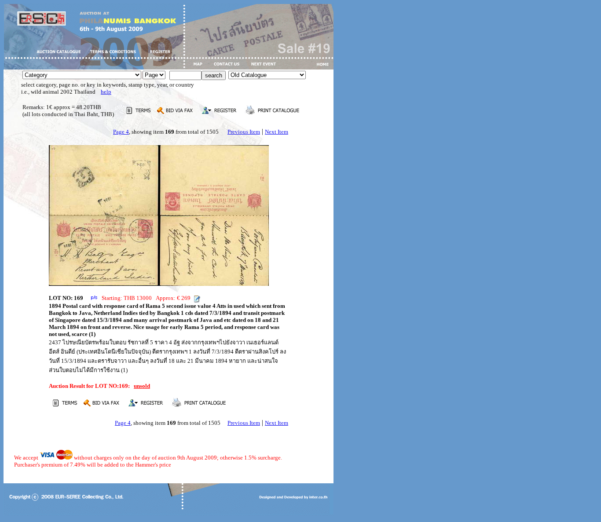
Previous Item (243, 131)
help (106, 91)
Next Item (276, 131)
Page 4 (121, 131)
